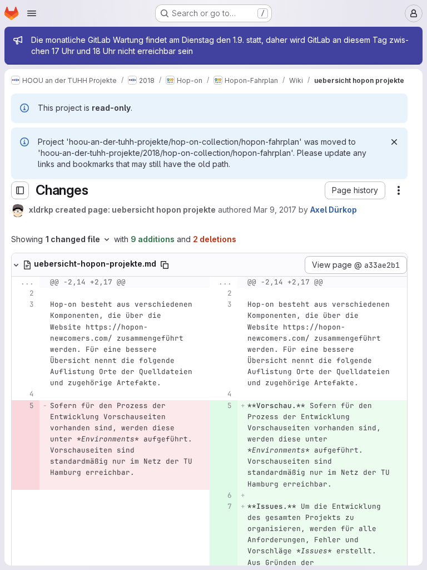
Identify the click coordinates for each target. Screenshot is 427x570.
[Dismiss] (394, 142)
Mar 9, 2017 (275, 209)
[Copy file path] (164, 265)
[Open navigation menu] (32, 13)
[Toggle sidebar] (20, 190)
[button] (355, 190)
